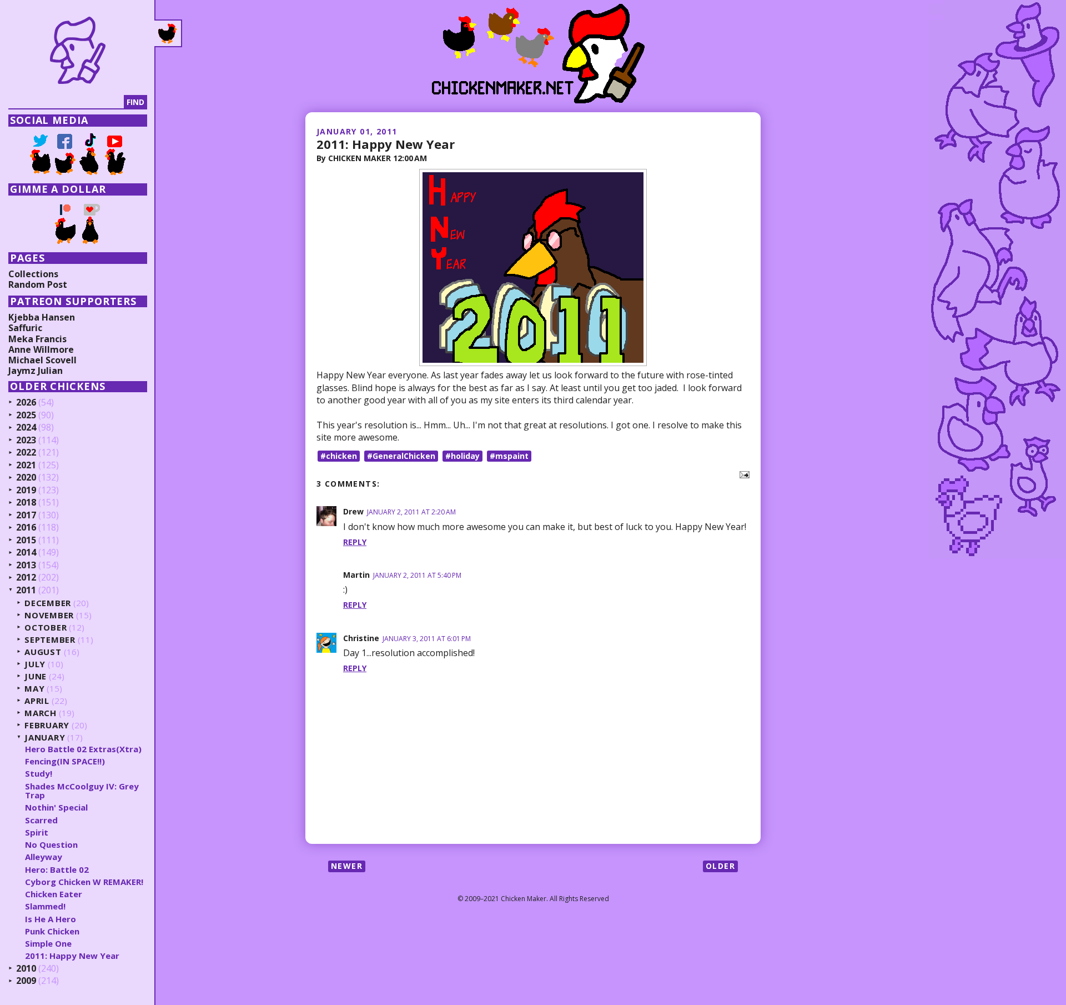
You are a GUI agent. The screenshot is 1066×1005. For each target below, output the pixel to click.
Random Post (37, 284)
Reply (354, 542)
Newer (347, 866)
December (47, 603)
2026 (26, 403)
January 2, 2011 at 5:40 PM (417, 575)
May (34, 688)
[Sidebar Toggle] (168, 33)
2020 (26, 478)
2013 (26, 566)
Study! (38, 773)
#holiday (462, 456)
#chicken (338, 456)
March (40, 713)
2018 (26, 503)
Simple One (48, 943)
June (35, 676)
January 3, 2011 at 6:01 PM (427, 638)
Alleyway (43, 856)
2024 (26, 428)
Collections (33, 274)
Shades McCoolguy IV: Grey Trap (82, 791)
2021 (26, 466)
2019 (26, 491)
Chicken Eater (53, 893)
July (35, 664)
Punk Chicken (52, 931)
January (44, 737)
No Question (51, 844)
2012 (26, 578)
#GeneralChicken (401, 456)
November (49, 615)
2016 (26, 528)
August (43, 652)
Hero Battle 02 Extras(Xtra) (83, 748)
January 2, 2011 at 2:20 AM (411, 512)
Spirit (36, 832)
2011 (26, 591)
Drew (353, 511)
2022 (26, 453)
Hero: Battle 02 (57, 869)
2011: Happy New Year (385, 144)
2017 (26, 516)
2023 (26, 441)
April (36, 701)
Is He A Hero (50, 918)
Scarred (41, 820)
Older (720, 866)
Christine (361, 638)
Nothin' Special (56, 807)
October (45, 627)
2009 (26, 981)
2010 (26, 969)
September (50, 639)
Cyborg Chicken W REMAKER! (84, 881)
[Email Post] (742, 473)
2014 (26, 553)
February (46, 725)
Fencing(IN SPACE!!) (65, 761)
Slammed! (45, 906)
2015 (26, 541)
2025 (26, 416)
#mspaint (509, 456)
